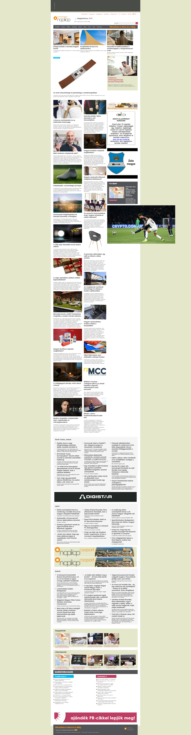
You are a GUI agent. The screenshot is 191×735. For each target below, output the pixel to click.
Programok (91, 14)
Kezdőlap (57, 26)
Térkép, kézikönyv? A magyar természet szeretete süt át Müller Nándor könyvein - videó (78, 668)
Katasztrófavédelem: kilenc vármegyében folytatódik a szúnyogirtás (106, 690)
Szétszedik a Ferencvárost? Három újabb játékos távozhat (68, 519)
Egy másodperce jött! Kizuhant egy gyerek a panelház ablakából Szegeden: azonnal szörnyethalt (96, 469)
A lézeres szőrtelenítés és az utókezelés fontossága (64, 121)
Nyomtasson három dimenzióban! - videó (128, 667)
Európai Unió (113, 14)
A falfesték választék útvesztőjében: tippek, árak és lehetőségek (63, 690)
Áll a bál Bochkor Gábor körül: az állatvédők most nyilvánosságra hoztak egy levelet (96, 479)
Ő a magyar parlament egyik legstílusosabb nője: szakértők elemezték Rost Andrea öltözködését (96, 598)
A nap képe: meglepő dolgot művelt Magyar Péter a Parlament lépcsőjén (95, 588)
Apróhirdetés (84, 14)
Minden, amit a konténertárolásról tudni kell (93, 415)
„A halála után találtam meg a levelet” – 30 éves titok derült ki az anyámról (95, 577)
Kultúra (80, 26)
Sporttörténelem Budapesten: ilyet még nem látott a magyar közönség (123, 522)
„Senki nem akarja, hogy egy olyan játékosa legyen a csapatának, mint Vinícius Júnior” (68, 537)
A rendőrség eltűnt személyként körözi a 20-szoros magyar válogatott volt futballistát (123, 513)
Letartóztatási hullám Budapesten (65, 590)
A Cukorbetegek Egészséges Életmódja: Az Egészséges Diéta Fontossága (106, 701)
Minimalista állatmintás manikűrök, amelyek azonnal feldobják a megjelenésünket (95, 457)
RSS (135, 14)
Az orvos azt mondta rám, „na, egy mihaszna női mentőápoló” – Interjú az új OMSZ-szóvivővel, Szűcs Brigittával (123, 587)
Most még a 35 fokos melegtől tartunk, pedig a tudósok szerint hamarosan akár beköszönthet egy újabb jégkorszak (68, 612)
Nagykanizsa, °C (85, 18)
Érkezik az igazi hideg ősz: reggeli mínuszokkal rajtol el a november (105, 684)
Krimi (89, 26)
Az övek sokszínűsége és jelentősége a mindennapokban (75, 93)
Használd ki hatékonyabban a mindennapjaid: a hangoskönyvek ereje (120, 48)
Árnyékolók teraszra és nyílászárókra (89, 47)
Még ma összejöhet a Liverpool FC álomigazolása (96, 527)
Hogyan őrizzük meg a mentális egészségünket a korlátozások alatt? (94, 646)
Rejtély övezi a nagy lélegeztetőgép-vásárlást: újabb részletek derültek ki (67, 445)
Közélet (63, 26)
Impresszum (58, 730)
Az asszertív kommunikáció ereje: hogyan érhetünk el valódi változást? (94, 215)
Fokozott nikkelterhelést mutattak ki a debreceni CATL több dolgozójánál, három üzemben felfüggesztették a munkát (123, 447)
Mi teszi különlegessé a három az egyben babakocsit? (63, 680)
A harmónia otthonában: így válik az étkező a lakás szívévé (94, 256)
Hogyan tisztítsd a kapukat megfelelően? (63, 350)
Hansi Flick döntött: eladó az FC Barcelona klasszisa (95, 520)
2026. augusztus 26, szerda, (82, 21)
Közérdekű (106, 14)
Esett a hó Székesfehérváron (78, 645)
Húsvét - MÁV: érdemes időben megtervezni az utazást (104, 693)
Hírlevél (129, 14)
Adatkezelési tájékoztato (68, 730)
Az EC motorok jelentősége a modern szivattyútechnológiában (63, 697)
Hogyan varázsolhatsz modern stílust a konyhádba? (92, 324)
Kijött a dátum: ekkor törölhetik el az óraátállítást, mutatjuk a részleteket (123, 460)
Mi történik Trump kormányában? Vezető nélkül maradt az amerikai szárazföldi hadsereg (68, 457)
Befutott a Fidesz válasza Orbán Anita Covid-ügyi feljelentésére (93, 612)
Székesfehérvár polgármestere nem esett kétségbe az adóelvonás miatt (111, 646)
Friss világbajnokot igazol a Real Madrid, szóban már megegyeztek (122, 540)
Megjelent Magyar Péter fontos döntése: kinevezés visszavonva (68, 602)
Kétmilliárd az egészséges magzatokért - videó (111, 667)
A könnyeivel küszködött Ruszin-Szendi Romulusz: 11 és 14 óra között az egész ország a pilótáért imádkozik (68, 578)
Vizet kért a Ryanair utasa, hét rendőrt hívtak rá (123, 615)
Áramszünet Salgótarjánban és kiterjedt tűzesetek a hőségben (65, 215)
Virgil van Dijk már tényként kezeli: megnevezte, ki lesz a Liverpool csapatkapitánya (95, 534)
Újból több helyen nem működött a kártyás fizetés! (94, 356)
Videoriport (99, 26)
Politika (68, 26)
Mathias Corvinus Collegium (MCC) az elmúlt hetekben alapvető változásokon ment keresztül (94, 385)
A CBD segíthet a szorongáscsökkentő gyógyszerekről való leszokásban (64, 693)
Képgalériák (99, 14)
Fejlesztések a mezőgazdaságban (63, 695)
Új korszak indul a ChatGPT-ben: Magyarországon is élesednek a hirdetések (95, 445)
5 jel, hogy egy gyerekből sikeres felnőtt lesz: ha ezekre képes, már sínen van (68, 480)
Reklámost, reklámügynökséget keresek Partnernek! (116, 80)
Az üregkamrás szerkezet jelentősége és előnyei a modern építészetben (93, 289)
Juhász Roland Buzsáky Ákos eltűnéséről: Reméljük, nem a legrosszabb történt (95, 512)
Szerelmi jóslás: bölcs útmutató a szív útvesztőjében (92, 118)
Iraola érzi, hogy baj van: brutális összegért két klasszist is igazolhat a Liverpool (123, 532)
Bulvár (85, 26)
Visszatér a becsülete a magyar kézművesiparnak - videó (94, 667)
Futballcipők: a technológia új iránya (67, 186)
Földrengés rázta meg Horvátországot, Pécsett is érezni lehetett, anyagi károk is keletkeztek (131, 191)
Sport (94, 26)
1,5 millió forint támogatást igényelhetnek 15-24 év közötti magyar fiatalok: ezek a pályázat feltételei (68, 469)
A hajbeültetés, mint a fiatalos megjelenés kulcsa (62, 703)
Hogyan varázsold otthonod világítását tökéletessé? (94, 178)
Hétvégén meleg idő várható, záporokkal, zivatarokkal (104, 687)
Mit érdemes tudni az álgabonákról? (63, 684)
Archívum (124, 14)
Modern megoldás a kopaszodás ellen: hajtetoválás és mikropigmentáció (65, 420)
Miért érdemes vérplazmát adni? (65, 153)
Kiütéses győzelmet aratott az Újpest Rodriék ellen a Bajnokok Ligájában (68, 526)
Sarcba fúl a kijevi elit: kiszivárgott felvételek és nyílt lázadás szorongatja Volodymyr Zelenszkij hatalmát (123, 470)
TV (119, 14)
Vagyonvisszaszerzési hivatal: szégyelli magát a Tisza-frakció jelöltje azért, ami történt (123, 577)
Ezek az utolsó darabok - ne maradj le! (106, 679)
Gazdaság (74, 26)
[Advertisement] (84, 691)
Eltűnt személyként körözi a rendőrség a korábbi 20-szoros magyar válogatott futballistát (68, 512)
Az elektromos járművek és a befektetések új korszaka (61, 700)
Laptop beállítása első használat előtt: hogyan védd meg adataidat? (64, 687)
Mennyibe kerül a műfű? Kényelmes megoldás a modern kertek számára (67, 315)
